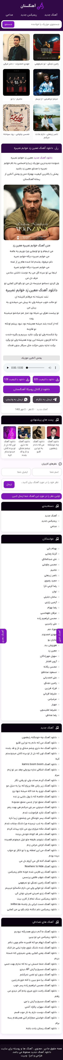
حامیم (54, 570)
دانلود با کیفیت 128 (14, 379)
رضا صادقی (51, 715)
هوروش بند (50, 645)
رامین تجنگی (50, 683)
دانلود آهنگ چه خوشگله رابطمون (39, 737)
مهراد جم (52, 629)
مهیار (54, 704)
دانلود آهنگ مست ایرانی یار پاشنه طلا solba (34, 904)
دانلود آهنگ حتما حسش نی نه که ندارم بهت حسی (30, 964)
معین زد (52, 650)
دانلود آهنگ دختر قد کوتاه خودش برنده (36, 834)
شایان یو (52, 640)
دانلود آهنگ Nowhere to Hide (41, 866)
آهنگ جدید (50, 15)
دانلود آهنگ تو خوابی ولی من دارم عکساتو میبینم (31, 888)
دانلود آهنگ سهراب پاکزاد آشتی (41, 1007)
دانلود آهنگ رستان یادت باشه (41, 1028)
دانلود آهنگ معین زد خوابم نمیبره (33, 148)
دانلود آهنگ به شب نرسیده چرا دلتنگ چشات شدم (31, 823)
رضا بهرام (52, 607)
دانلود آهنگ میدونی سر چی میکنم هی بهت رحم (32, 807)
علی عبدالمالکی (49, 559)
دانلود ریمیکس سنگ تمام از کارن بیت (37, 899)
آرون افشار (51, 661)
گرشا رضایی (51, 554)
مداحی (9, 15)
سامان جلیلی (50, 597)
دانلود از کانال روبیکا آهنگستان (31, 389)
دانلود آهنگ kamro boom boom (39, 764)
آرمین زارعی (51, 602)
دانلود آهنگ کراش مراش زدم (42, 845)
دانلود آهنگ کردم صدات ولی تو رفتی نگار (36, 780)
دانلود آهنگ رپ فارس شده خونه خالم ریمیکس (32, 872)
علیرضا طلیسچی (48, 710)
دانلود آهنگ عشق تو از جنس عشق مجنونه (34, 802)
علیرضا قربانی (50, 693)
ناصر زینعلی (50, 575)
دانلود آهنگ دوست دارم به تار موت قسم (35, 1012)
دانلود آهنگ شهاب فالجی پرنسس (39, 877)
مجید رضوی (50, 580)
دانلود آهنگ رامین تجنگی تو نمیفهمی (37, 882)
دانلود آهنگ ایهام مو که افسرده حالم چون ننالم (32, 942)
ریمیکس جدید (29, 15)
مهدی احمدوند (49, 634)
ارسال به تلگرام (44, 399)
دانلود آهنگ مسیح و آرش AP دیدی (38, 969)
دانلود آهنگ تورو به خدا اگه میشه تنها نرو (34, 791)
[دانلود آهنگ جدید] (32, 5)
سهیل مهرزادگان (48, 656)
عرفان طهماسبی (48, 613)
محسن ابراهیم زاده (47, 618)
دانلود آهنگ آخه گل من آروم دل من (38, 861)
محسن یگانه (50, 667)
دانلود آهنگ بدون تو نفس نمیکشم (38, 974)
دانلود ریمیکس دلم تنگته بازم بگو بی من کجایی (32, 909)
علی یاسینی (51, 624)
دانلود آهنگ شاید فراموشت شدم (40, 812)
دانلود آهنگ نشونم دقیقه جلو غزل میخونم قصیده (31, 839)
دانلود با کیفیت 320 (44, 379)
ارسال (9, 484)
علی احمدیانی (50, 677)
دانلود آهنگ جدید (43, 157)
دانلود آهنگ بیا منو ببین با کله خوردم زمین (34, 980)
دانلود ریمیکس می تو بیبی (43, 937)
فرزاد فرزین (51, 688)
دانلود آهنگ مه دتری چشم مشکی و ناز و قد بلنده (31, 748)
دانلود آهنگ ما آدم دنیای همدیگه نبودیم (35, 931)
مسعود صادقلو (49, 672)
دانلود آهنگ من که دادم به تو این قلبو (36, 743)
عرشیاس (52, 699)
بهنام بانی (52, 548)
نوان (54, 591)
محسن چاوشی (49, 564)
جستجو (8, 24)
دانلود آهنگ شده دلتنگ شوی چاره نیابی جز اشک (32, 947)
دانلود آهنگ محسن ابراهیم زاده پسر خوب (35, 985)
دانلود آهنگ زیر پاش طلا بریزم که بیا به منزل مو (31, 785)
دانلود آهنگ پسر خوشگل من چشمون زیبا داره (33, 818)
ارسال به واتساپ (14, 399)
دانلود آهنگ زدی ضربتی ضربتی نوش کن (36, 893)
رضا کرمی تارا (50, 586)
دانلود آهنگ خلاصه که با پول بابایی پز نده (35, 796)
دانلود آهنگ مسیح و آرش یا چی (40, 1001)
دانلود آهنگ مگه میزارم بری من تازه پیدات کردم (32, 829)
